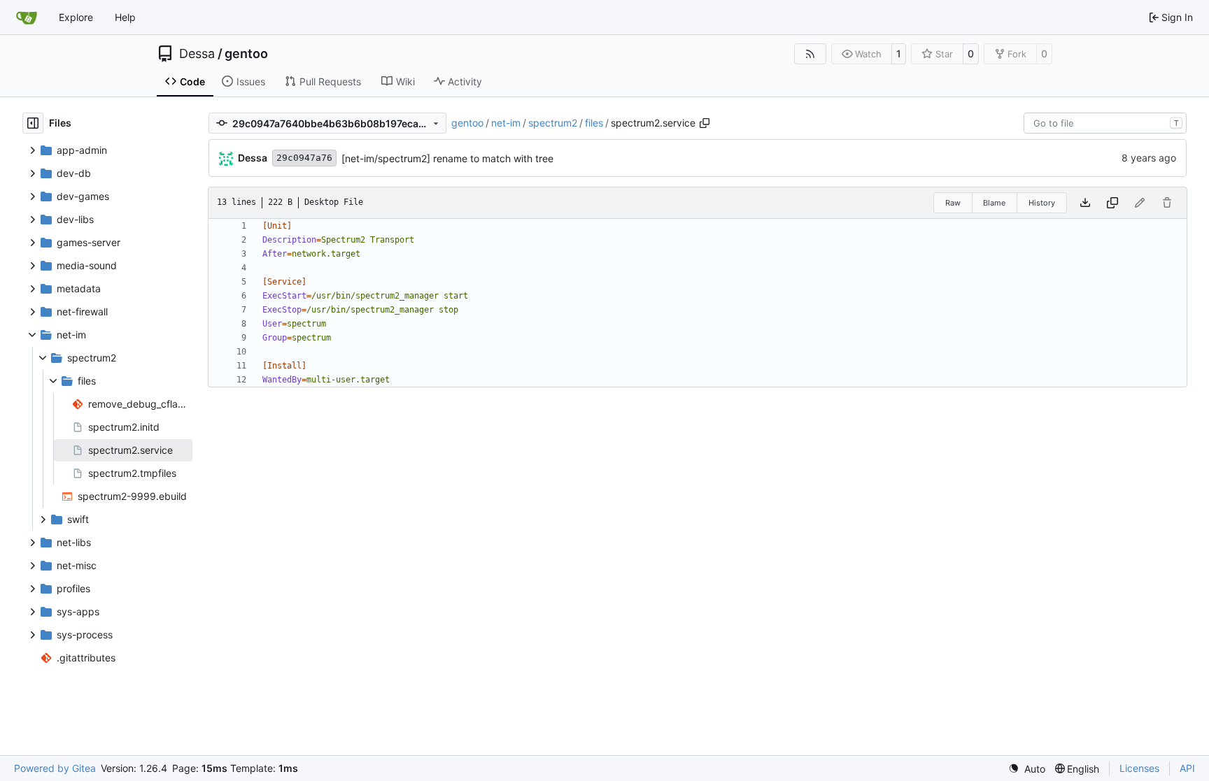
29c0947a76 (304, 157)
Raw (953, 203)
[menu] (1026, 769)
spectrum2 (552, 123)
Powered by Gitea (55, 768)
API (1187, 768)
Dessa (197, 54)
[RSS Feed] (810, 53)
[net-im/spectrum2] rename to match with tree (447, 158)
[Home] (26, 17)
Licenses (1139, 768)
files (594, 123)
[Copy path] (704, 123)
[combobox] (1105, 123)
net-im (506, 123)
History (1041, 203)
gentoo (246, 54)
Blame (994, 203)
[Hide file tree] (32, 123)
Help (125, 17)
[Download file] (1085, 203)
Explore (76, 17)
